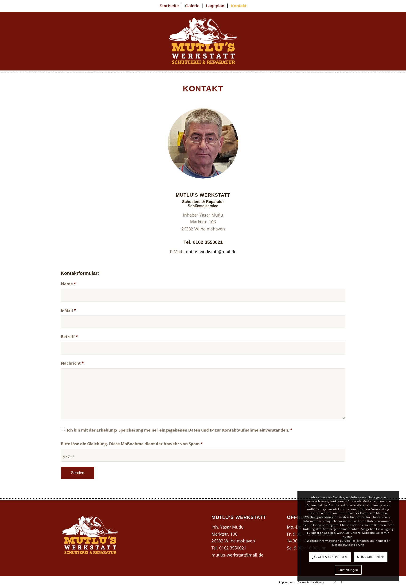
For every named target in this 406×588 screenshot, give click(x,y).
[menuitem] (169, 6)
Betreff (69, 336)
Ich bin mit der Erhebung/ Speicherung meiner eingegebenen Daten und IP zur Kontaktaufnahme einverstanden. (179, 430)
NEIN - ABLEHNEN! (370, 557)
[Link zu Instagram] (334, 582)
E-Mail (68, 310)
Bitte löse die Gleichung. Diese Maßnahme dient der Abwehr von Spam (132, 443)
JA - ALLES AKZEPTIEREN (329, 557)
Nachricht (72, 363)
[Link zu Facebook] (341, 582)
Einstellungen (348, 570)
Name (68, 283)
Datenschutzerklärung (348, 545)
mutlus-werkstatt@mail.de (210, 251)
